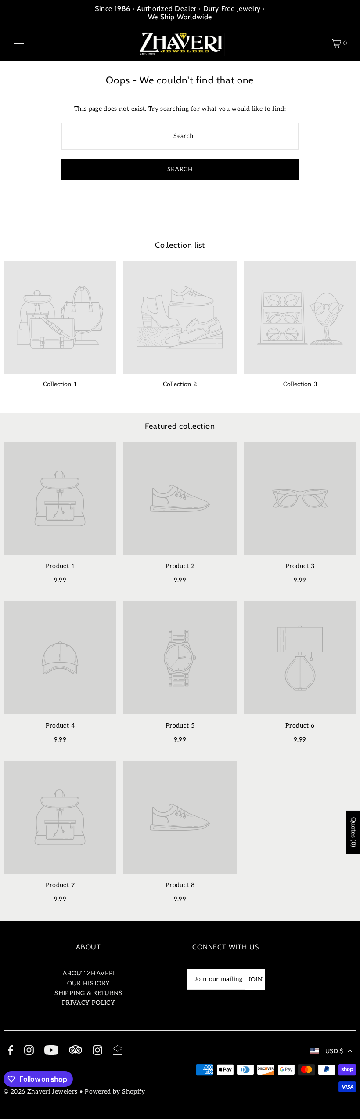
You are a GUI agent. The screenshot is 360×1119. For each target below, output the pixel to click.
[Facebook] (10, 1051)
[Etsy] (75, 1051)
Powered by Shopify (115, 1091)
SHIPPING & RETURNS (88, 993)
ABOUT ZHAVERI (88, 973)
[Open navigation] (19, 43)
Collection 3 (300, 384)
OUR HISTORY (88, 983)
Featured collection (180, 426)
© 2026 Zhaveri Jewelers (40, 1091)
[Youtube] (51, 1051)
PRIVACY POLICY (88, 1003)
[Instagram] (29, 1051)
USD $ (334, 1051)
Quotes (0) (353, 832)
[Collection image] (60, 317)
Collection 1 (60, 384)
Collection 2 (180, 384)
